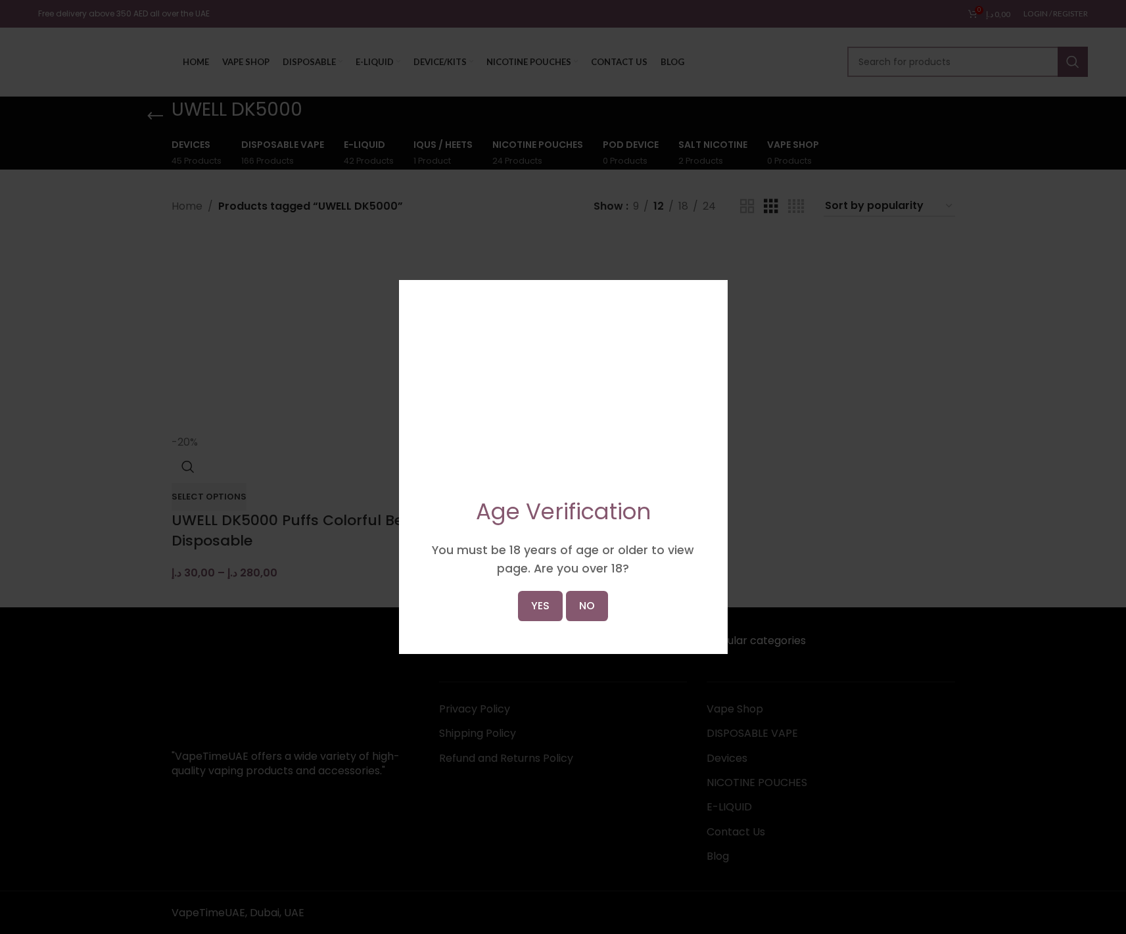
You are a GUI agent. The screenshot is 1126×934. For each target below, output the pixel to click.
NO (587, 517)
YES (540, 517)
